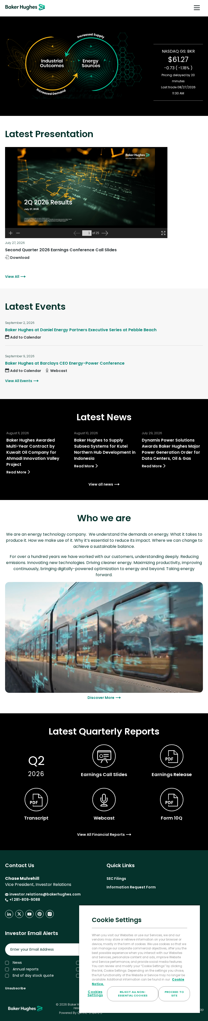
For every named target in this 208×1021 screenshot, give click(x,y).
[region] (139, 959)
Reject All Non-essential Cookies (132, 993)
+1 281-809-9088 (22, 899)
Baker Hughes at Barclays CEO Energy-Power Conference (65, 363)
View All (12, 276)
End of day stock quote (33, 975)
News (17, 963)
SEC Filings (116, 878)
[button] (23, 337)
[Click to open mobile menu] (197, 8)
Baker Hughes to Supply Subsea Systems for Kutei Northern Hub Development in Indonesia (104, 449)
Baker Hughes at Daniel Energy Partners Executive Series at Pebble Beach (81, 330)
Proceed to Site (174, 993)
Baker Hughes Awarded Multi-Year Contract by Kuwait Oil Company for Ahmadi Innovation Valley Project (32, 452)
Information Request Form (131, 887)
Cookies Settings (95, 993)
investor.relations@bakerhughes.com (45, 894)
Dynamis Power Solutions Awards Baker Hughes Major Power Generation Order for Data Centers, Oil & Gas (171, 449)
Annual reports (26, 969)
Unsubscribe (15, 988)
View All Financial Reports (101, 834)
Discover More (101, 697)
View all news (101, 484)
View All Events (18, 380)
